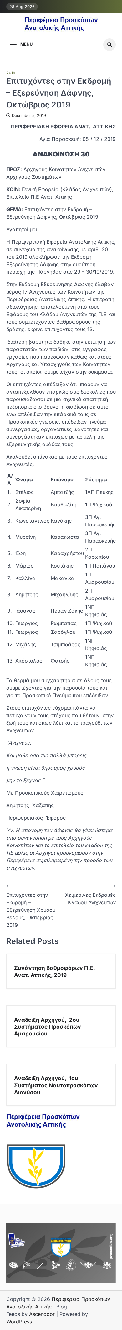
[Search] (109, 44)
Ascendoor (42, 1314)
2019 (10, 73)
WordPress (19, 1321)
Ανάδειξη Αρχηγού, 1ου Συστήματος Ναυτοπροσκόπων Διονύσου (56, 1085)
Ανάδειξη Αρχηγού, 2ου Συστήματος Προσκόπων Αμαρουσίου (47, 1026)
